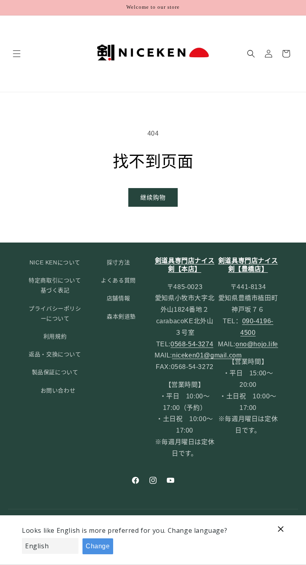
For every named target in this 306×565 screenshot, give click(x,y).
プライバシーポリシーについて (55, 313)
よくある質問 (118, 280)
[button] (17, 53)
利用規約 (55, 336)
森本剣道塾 (121, 316)
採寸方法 (118, 262)
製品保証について (55, 372)
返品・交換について (55, 354)
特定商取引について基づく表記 (55, 285)
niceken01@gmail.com (206, 355)
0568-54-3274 (192, 344)
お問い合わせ (58, 390)
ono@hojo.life (256, 344)
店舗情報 (118, 298)
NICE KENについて (54, 262)
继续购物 (153, 197)
